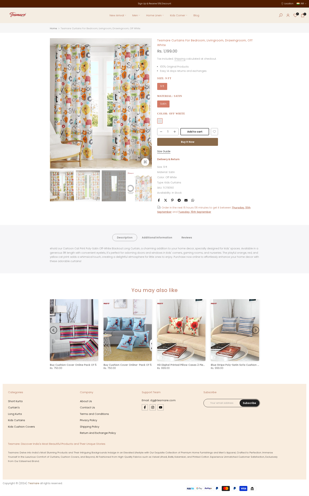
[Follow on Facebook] (145, 407)
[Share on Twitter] (165, 200)
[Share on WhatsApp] (192, 200)
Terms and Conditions (94, 414)
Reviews (187, 237)
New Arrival (117, 15)
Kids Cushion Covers (21, 426)
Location (288, 3)
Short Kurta (15, 401)
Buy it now (187, 142)
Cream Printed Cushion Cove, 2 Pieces (74, 365)
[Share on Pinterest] (172, 200)
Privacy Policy (88, 420)
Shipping (179, 59)
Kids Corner (177, 15)
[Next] (145, 103)
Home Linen (154, 15)
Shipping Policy (89, 426)
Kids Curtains (173, 182)
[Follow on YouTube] (161, 407)
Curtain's (14, 407)
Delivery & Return (168, 159)
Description (125, 237)
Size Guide (163, 151)
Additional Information (157, 237)
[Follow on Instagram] (153, 407)
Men (135, 15)
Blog (196, 15)
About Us (86, 401)
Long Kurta (15, 414)
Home (53, 28)
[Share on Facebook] (158, 200)
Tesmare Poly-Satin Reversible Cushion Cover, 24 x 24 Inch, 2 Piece (254, 365)
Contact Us (87, 407)
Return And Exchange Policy (98, 433)
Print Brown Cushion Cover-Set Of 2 (127, 365)
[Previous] (56, 103)
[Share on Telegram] (179, 200)
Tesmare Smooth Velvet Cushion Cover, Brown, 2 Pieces (193, 365)
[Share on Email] (186, 200)
